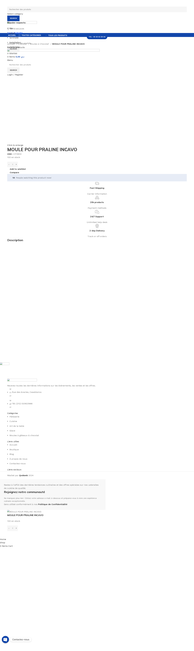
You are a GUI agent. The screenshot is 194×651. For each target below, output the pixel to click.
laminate (14, 37)
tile (11, 28)
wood (12, 33)
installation (15, 42)
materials (14, 47)
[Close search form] (3, 3)
